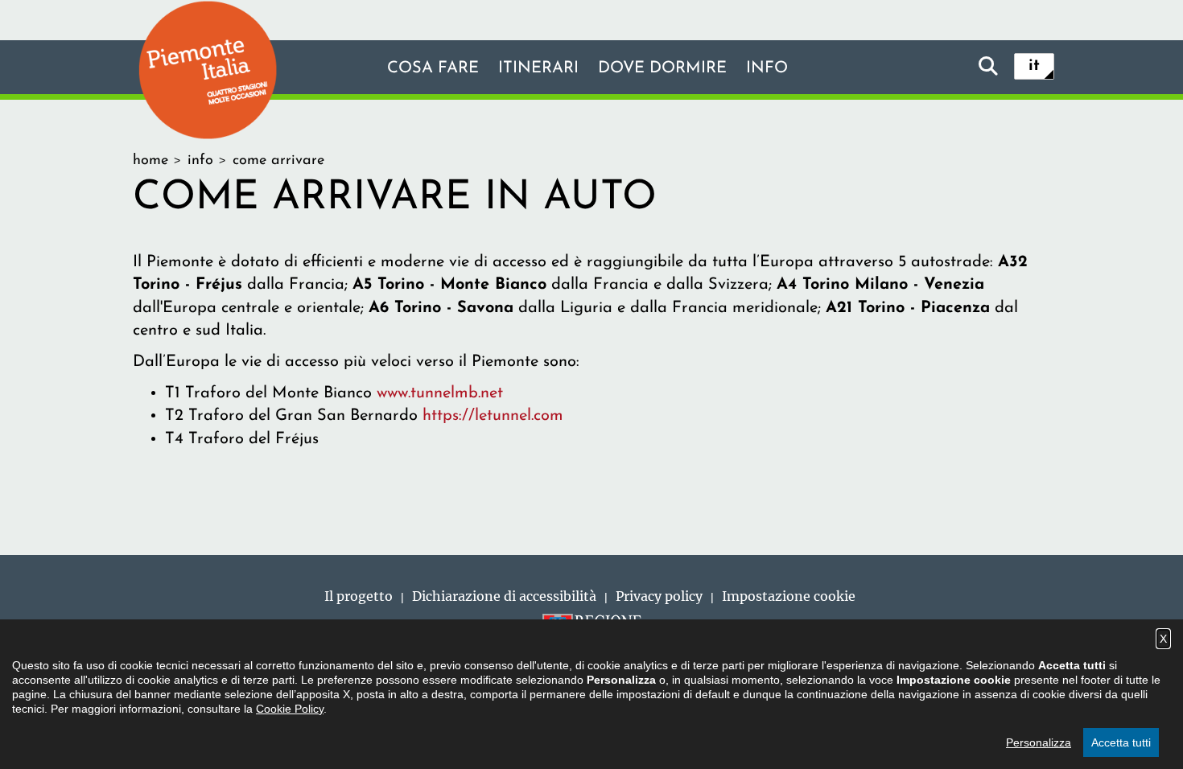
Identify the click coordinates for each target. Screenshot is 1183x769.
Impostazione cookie (788, 596)
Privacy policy (659, 596)
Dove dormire (662, 68)
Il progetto (358, 596)
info (767, 68)
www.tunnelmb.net (440, 393)
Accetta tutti (1121, 742)
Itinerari (538, 68)
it (1034, 66)
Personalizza (1038, 742)
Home (150, 161)
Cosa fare (433, 68)
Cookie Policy (290, 708)
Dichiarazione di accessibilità (504, 596)
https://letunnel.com (492, 416)
